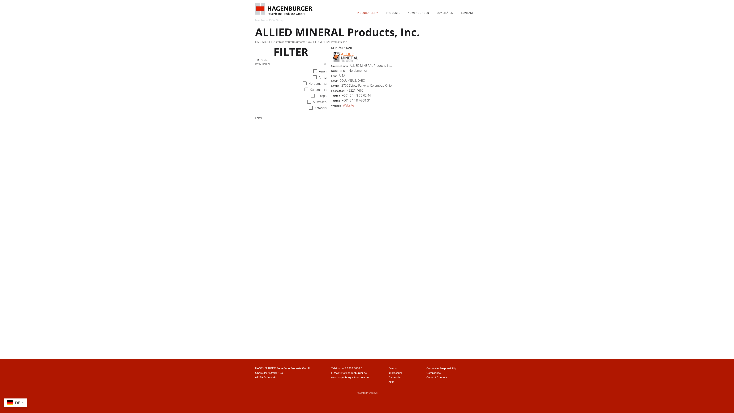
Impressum (395, 372)
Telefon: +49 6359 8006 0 (346, 368)
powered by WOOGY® (367, 393)
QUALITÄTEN (445, 13)
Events (392, 368)
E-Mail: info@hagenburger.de (349, 372)
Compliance (433, 372)
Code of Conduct (436, 377)
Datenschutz (396, 377)
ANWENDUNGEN (418, 13)
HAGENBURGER (366, 13)
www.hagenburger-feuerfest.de (350, 377)
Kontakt (467, 13)
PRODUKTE (393, 13)
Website (348, 105)
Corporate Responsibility (441, 368)
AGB (391, 382)
